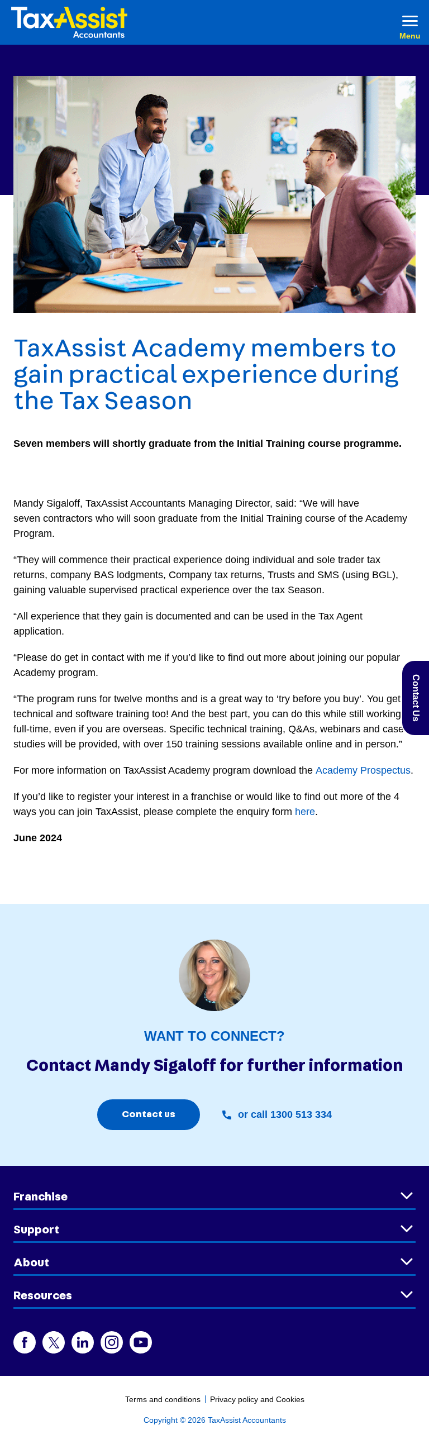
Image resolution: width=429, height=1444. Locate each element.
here (305, 811)
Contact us (148, 1114)
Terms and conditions (163, 1399)
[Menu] (410, 22)
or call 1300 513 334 (285, 1114)
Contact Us (416, 698)
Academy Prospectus (363, 770)
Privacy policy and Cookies (257, 1399)
